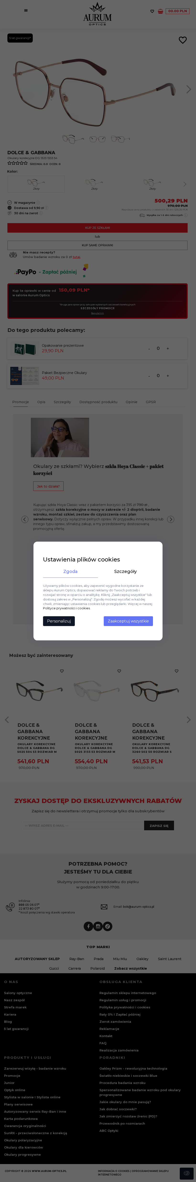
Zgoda (70, 571)
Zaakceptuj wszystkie (128, 621)
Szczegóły (125, 571)
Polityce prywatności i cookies (66, 608)
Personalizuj (59, 621)
